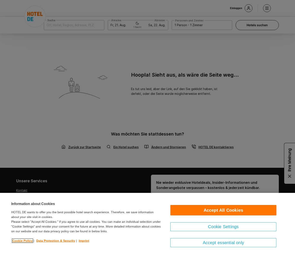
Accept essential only (223, 242)
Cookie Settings (223, 226)
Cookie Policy (22, 240)
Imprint (84, 240)
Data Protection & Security (55, 240)
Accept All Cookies (223, 210)
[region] (147, 224)
